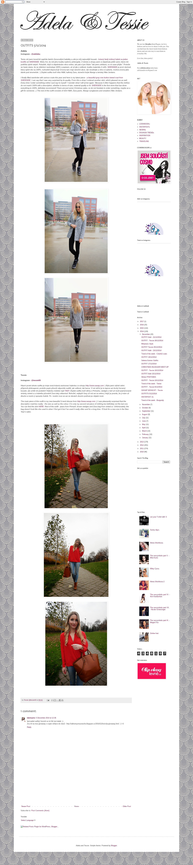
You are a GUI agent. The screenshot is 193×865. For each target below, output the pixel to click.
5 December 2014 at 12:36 (46, 718)
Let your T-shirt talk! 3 (158, 517)
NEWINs (142, 130)
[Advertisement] (76, 785)
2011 (142, 448)
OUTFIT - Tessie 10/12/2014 (152, 380)
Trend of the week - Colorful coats (154, 354)
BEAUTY (142, 138)
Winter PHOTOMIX (148, 377)
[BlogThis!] (55, 700)
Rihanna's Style (147, 344)
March (144, 431)
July (144, 418)
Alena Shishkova (156, 543)
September (146, 411)
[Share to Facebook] (60, 700)
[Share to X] (57, 700)
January (145, 438)
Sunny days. (155, 530)
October (145, 408)
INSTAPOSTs (144, 127)
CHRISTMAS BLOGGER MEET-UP (155, 367)
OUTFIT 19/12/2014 (149, 357)
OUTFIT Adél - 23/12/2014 (151, 350)
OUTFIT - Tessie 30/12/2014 (152, 341)
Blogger (114, 846)
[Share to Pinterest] (62, 700)
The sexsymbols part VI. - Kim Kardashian (160, 596)
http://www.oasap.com (95, 385)
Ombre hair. (154, 633)
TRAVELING (144, 141)
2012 (142, 445)
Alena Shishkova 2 (157, 582)
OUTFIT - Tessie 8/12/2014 (151, 387)
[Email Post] (48, 700)
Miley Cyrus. (155, 569)
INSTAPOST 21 (147, 397)
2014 (142, 331)
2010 (142, 452)
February (145, 434)
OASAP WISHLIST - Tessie (152, 390)
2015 (142, 328)
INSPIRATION (144, 136)
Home (76, 806)
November (146, 404)
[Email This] (52, 700)
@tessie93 (36, 380)
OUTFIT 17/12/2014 (149, 364)
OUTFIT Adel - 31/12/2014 (151, 337)
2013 (142, 442)
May (144, 424)
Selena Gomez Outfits (149, 360)
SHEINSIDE (34, 62)
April (144, 428)
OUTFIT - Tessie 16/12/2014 (152, 370)
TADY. (67, 391)
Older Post (127, 806)
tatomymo (31, 718)
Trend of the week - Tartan (151, 384)
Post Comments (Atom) (40, 811)
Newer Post (25, 806)
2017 (142, 321)
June (144, 421)
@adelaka (35, 54)
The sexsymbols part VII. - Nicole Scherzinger (159, 609)
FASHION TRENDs (146, 133)
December (146, 334)
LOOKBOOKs (144, 124)
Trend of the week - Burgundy (152, 400)
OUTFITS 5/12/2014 (149, 394)
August (145, 414)
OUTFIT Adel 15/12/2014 (150, 374)
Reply (29, 727)
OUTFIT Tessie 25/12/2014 (151, 347)
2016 (142, 325)
